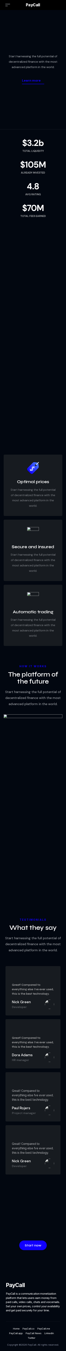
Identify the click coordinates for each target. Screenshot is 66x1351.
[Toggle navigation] (7, 5)
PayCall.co (29, 1328)
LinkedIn (49, 1333)
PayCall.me (43, 1328)
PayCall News (33, 1333)
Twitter (32, 1337)
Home (16, 1328)
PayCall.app (16, 1333)
